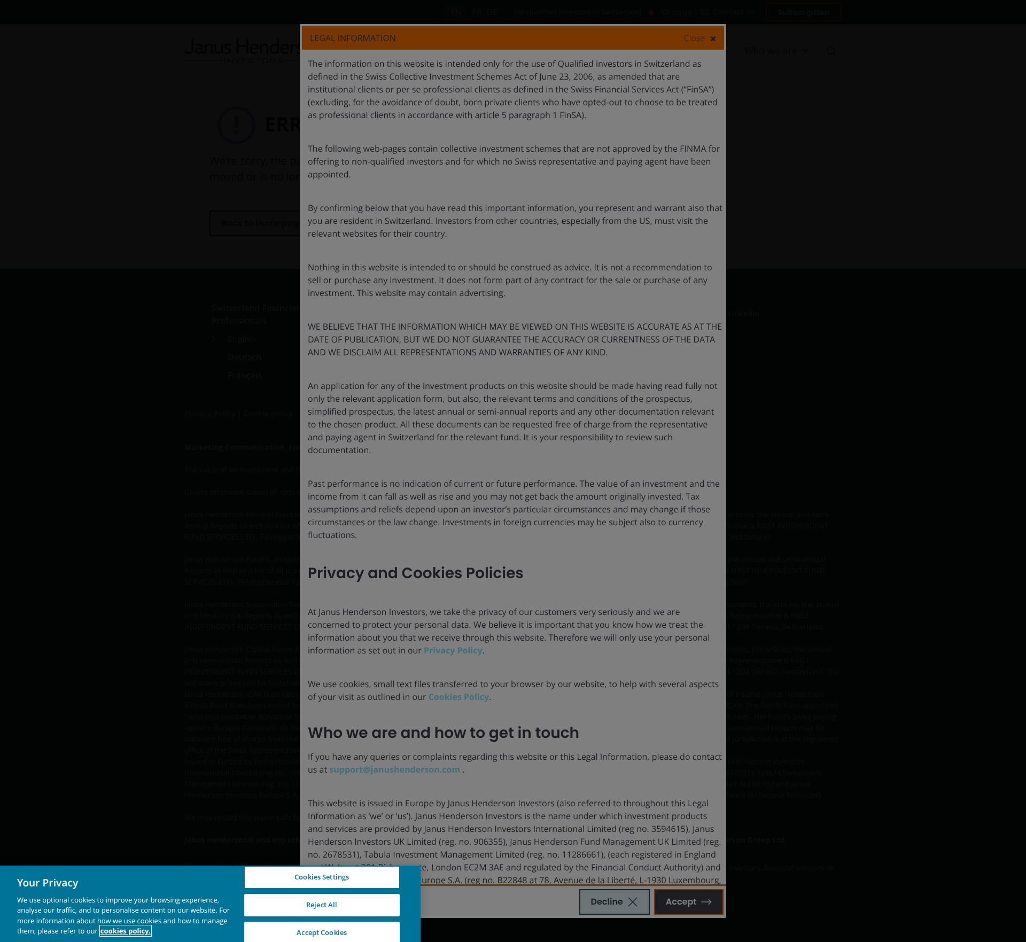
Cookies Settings (321, 877)
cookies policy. (125, 931)
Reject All (321, 904)
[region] (210, 904)
